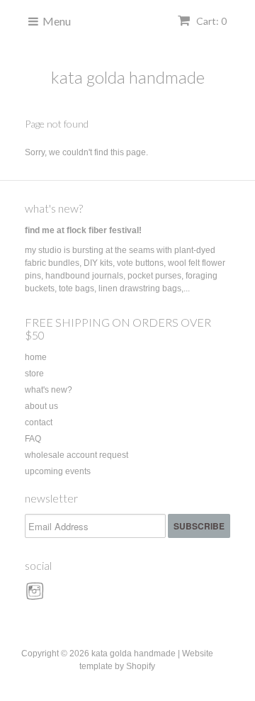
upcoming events (58, 471)
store (34, 373)
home (36, 357)
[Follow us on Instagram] (36, 596)
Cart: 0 (210, 21)
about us (41, 406)
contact (38, 422)
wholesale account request (76, 455)
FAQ (33, 439)
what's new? (54, 208)
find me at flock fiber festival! (83, 230)
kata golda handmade (128, 77)
